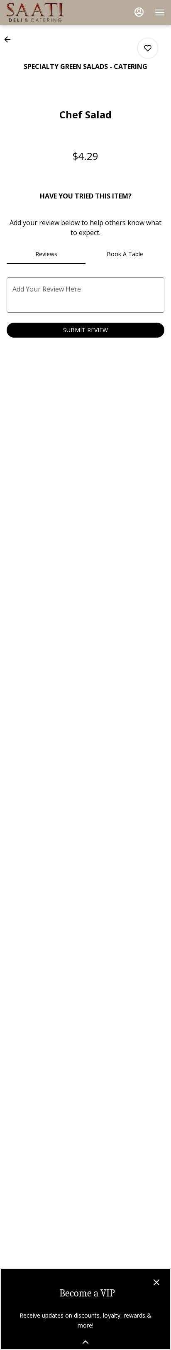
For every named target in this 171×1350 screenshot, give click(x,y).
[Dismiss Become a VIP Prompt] (156, 1282)
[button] (10, 39)
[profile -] (139, 12)
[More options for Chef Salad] (148, 48)
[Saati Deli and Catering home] (43, 12)
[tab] (46, 254)
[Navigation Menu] (160, 12)
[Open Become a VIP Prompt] (85, 1342)
